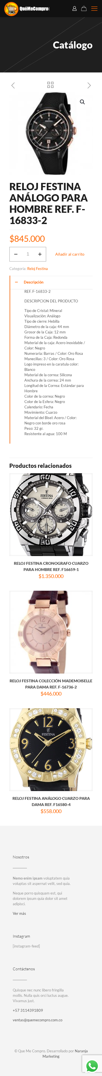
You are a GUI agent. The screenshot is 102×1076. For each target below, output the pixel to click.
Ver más (19, 913)
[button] (82, 102)
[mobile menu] (94, 8)
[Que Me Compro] (26, 8)
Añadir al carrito (69, 254)
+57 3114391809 (28, 1010)
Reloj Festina (37, 268)
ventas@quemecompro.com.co (37, 1020)
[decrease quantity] (16, 254)
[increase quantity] (40, 254)
